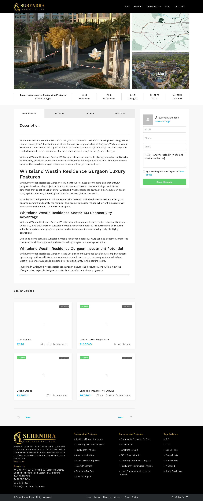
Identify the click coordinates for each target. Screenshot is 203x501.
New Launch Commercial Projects (137, 466)
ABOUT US (138, 6)
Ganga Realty (172, 455)
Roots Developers (174, 471)
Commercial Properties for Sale (135, 439)
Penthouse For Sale (85, 471)
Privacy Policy (131, 497)
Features (120, 113)
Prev (28, 417)
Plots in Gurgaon (83, 476)
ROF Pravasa (24, 339)
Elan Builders (172, 450)
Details (90, 113)
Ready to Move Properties (88, 460)
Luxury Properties (84, 466)
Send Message (164, 182)
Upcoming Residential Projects (90, 444)
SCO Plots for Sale (129, 450)
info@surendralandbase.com (31, 486)
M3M (168, 444)
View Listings (162, 121)
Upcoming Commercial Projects (136, 460)
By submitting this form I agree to (165, 173)
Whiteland (170, 466)
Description (29, 113)
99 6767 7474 (23, 479)
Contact (118, 497)
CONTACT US (179, 6)
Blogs (97, 497)
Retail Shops (126, 444)
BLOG (167, 6)
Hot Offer (64, 307)
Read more (19, 461)
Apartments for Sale (85, 455)
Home (127, 6)
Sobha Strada (24, 390)
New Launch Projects (86, 450)
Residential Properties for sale (89, 439)
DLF (167, 439)
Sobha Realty (172, 460)
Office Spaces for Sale (131, 455)
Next (120, 417)
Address (59, 113)
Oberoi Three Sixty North (94, 339)
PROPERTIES (152, 6)
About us (107, 497)
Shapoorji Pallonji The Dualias (97, 390)
